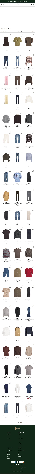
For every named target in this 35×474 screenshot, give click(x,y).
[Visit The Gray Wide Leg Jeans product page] (17, 54)
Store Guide (8, 436)
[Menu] (2, 5)
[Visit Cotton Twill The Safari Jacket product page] (17, 325)
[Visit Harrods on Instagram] (18, 464)
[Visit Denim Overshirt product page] (17, 286)
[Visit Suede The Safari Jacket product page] (6, 189)
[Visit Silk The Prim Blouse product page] (29, 35)
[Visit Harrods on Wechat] (23, 464)
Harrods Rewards (9, 448)
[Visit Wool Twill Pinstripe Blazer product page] (17, 363)
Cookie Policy (9, 458)
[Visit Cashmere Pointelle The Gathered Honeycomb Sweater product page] (29, 266)
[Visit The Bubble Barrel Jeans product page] (17, 382)
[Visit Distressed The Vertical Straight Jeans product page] (17, 151)
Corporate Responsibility (21, 450)
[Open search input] (4, 5)
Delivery (19, 434)
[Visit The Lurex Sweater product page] (6, 286)
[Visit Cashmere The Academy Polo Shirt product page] (6, 112)
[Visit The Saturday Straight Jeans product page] (6, 402)
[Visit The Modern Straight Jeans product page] (29, 189)
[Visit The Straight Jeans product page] (17, 209)
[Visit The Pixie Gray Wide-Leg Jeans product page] (6, 74)
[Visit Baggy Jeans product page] (6, 209)
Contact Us (8, 454)
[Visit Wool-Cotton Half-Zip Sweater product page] (6, 305)
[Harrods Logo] (17, 428)
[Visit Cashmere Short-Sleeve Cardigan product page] (17, 35)
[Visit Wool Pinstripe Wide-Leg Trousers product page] (29, 286)
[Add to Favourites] (11, 35)
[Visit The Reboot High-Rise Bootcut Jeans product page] (29, 305)
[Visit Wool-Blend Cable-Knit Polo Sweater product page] (29, 246)
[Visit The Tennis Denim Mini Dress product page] (29, 382)
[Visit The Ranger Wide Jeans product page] (6, 170)
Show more (6, 20)
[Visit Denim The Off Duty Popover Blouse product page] (29, 325)
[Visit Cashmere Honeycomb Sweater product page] (29, 151)
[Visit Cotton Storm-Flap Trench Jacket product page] (6, 151)
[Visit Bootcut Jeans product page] (17, 132)
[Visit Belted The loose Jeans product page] (29, 170)
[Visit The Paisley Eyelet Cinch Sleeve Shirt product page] (29, 402)
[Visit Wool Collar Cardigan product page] (29, 112)
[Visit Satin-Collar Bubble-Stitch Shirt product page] (29, 132)
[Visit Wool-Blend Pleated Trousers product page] (6, 363)
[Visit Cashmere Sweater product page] (17, 344)
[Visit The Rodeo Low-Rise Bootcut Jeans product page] (17, 93)
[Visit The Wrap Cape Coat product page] (17, 228)
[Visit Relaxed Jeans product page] (17, 74)
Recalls (8, 456)
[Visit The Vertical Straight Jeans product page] (17, 402)
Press (19, 454)
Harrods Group (20, 448)
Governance (19, 456)
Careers (19, 452)
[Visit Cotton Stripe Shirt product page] (29, 344)
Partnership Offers (9, 450)
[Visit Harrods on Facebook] (16, 464)
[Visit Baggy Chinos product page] (29, 209)
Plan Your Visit (9, 434)
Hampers (19, 441)
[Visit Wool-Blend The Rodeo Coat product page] (17, 305)
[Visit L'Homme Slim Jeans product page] (6, 54)
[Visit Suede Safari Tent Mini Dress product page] (6, 35)
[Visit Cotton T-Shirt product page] (6, 228)
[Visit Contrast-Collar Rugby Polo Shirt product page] (17, 112)
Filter (32, 31)
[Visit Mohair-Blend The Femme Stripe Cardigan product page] (29, 54)
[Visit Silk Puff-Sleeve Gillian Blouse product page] (6, 344)
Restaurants (8, 438)
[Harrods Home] (17, 5)
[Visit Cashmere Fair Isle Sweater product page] (17, 170)
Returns (19, 436)
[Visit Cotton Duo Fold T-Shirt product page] (29, 363)
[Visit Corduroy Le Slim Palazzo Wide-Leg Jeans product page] (17, 189)
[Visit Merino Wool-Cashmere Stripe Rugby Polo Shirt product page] (6, 246)
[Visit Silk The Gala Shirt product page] (29, 93)
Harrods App (20, 443)
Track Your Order (20, 438)
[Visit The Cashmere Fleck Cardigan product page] (29, 74)
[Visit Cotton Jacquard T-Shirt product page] (17, 246)
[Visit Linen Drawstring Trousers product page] (6, 382)
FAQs (7, 452)
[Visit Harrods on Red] (21, 464)
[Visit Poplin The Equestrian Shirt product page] (6, 325)
